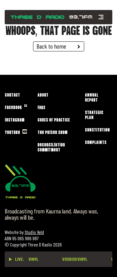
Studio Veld (34, 232)
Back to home (51, 46)
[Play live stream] (10, 259)
